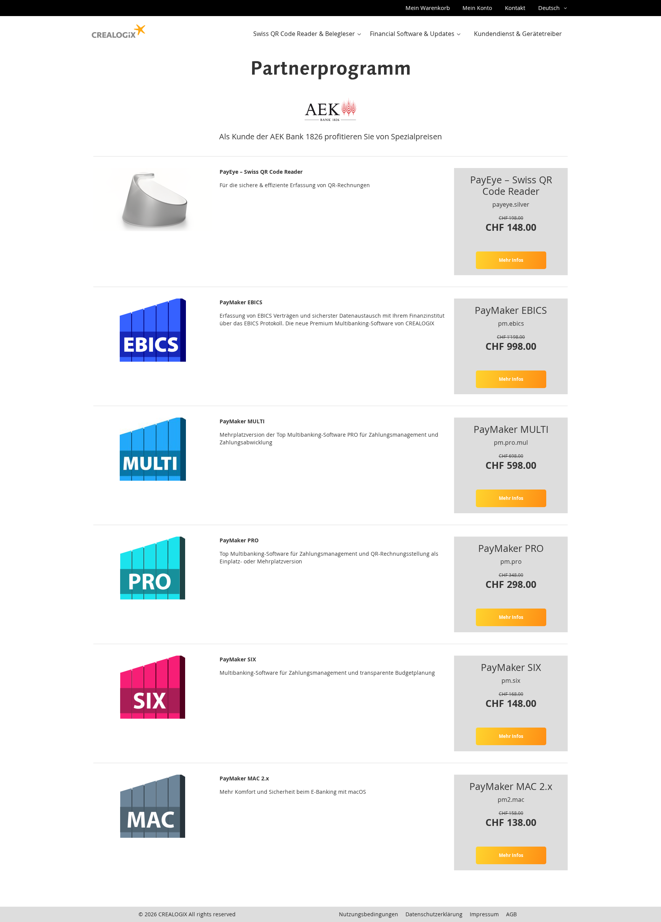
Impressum (484, 914)
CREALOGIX (172, 914)
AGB (511, 914)
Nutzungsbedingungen (368, 914)
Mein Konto (477, 7)
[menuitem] (309, 34)
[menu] (410, 34)
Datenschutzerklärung (433, 914)
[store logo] (118, 29)
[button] (554, 8)
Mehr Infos (511, 260)
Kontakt (515, 7)
